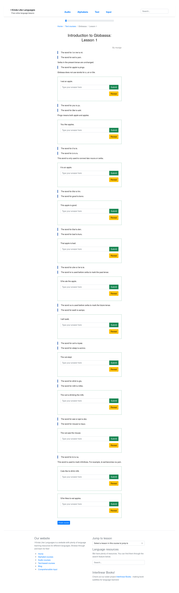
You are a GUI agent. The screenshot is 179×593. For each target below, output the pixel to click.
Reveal (114, 93)
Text (97, 12)
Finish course (64, 522)
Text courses (70, 26)
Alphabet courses (45, 556)
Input (108, 12)
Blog (40, 566)
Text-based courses (46, 563)
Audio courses (44, 560)
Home (60, 26)
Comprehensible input (47, 569)
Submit (114, 87)
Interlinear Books (123, 576)
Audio (67, 12)
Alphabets (82, 12)
